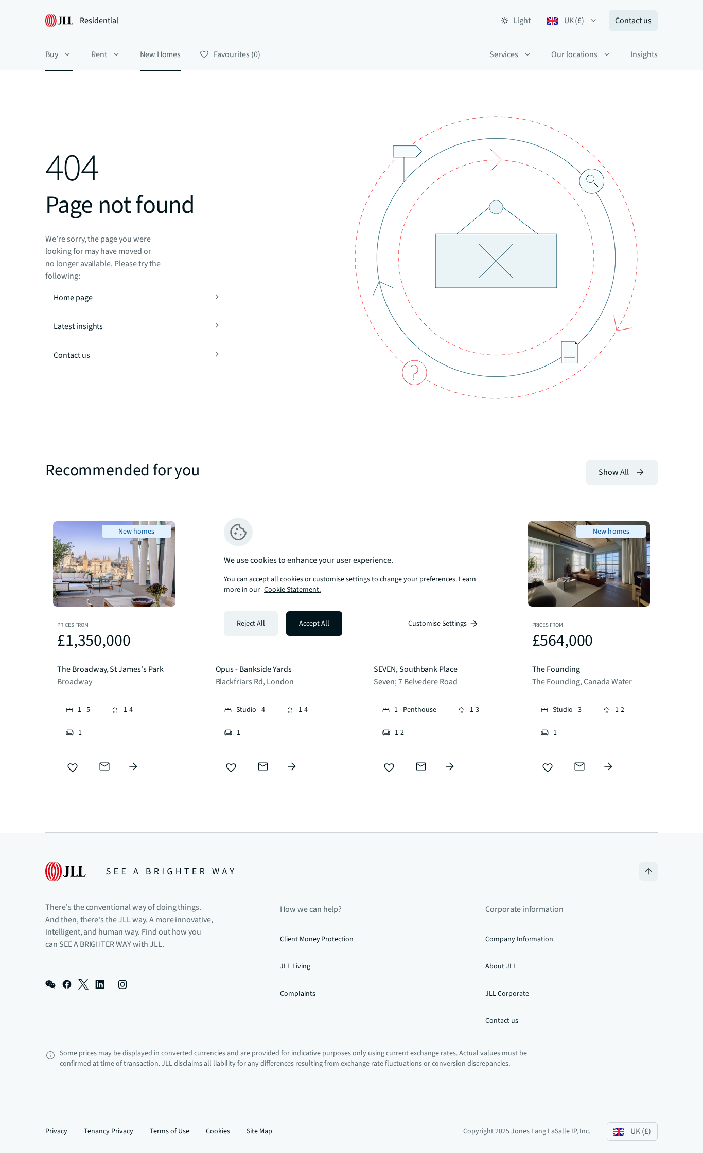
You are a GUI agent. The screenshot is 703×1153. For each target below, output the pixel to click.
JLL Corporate (507, 994)
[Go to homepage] (139, 871)
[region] (351, 576)
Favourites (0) (237, 54)
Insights (644, 54)
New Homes (160, 54)
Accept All (314, 623)
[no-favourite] (72, 768)
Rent (99, 54)
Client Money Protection (317, 939)
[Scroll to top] (648, 871)
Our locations (574, 54)
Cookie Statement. (292, 589)
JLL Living (295, 966)
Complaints (297, 994)
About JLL (501, 966)
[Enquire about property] (133, 766)
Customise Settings (437, 623)
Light (522, 20)
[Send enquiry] (104, 766)
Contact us (633, 20)
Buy (51, 54)
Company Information (519, 939)
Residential (99, 20)
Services (503, 54)
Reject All (251, 623)
